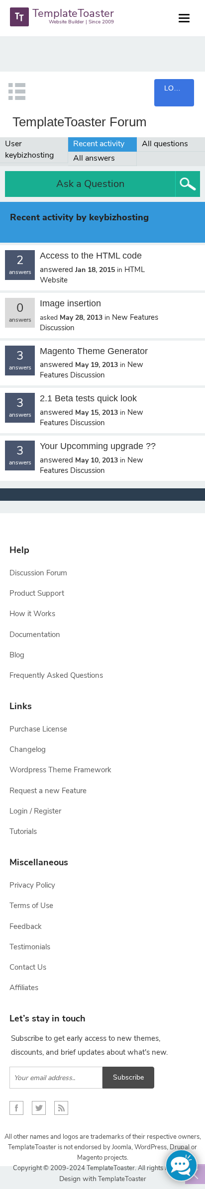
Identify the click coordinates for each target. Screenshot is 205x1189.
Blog (16, 655)
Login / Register (35, 811)
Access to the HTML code (91, 256)
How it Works (32, 614)
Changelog (27, 749)
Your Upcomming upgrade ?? (98, 446)
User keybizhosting (29, 149)
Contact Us (27, 967)
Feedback (25, 926)
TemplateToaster (121, 1179)
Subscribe (128, 1077)
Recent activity (98, 143)
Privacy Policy (32, 885)
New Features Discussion (91, 370)
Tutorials (23, 831)
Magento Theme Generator (94, 351)
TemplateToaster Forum (79, 121)
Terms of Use (31, 906)
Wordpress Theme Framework (60, 770)
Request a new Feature (48, 791)
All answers (94, 158)
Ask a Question (90, 183)
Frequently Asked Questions (56, 675)
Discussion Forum (38, 573)
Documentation (34, 635)
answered (56, 269)
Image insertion (70, 303)
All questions (165, 143)
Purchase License (38, 729)
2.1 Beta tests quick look (88, 398)
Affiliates (23, 988)
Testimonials (29, 947)
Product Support (36, 593)
